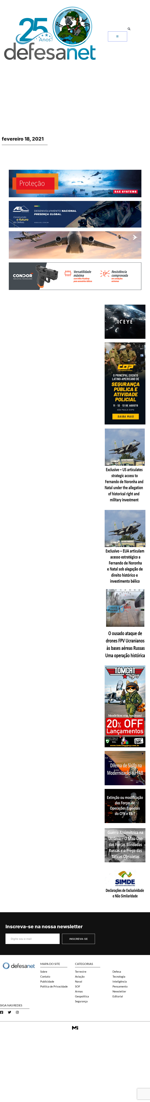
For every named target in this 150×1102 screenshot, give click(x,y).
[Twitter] (9, 1012)
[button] (129, 28)
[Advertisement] (75, 89)
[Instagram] (17, 1012)
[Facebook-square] (1, 1012)
